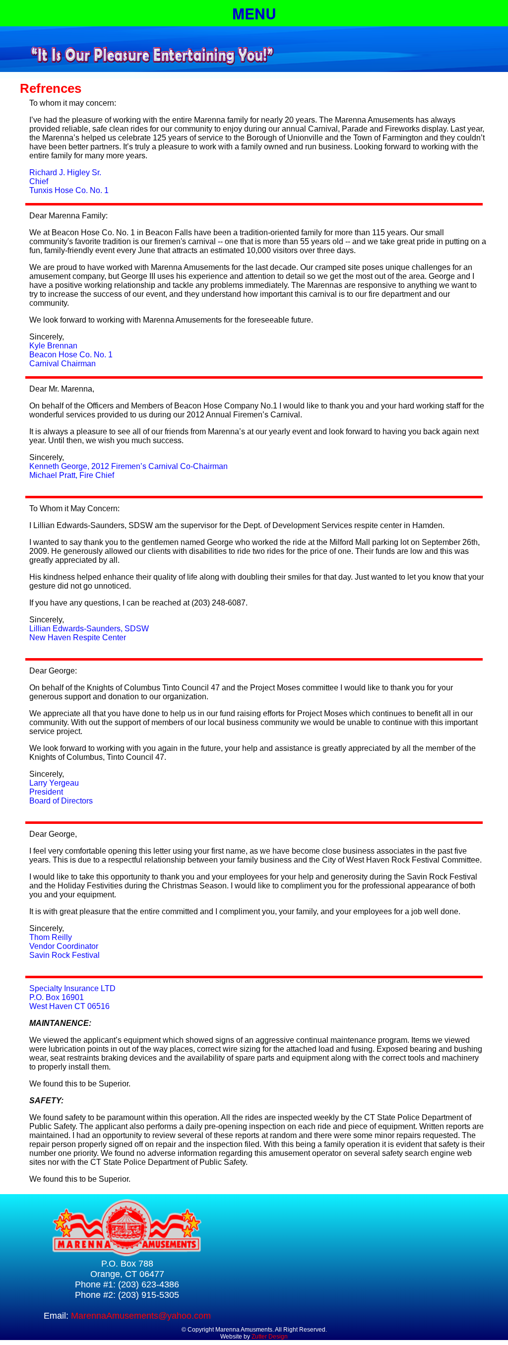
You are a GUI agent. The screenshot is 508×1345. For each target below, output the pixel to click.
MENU (254, 13)
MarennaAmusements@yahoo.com (141, 1316)
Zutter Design (270, 1336)
